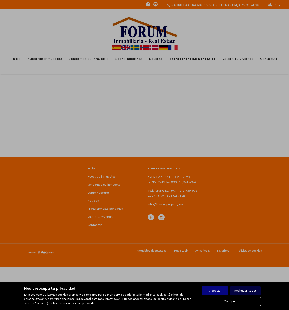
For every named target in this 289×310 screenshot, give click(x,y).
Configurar (231, 301)
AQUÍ (87, 298)
